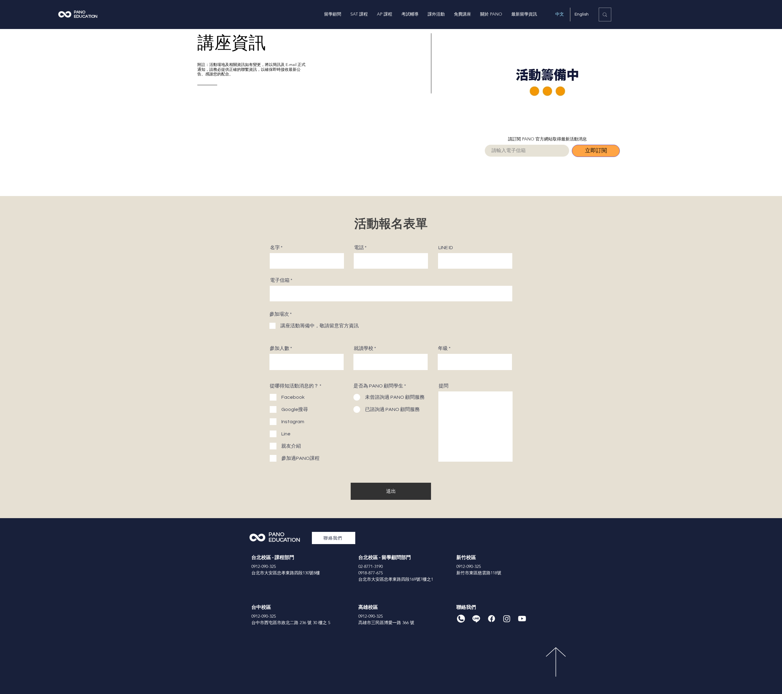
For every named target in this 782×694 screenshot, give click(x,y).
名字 (275, 247)
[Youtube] (522, 618)
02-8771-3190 (370, 566)
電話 (359, 247)
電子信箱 (280, 280)
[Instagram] (506, 618)
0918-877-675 (370, 573)
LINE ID (445, 247)
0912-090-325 (263, 566)
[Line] (476, 618)
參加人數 (279, 348)
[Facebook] (491, 618)
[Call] (461, 618)
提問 (443, 385)
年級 (443, 348)
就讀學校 (363, 348)
